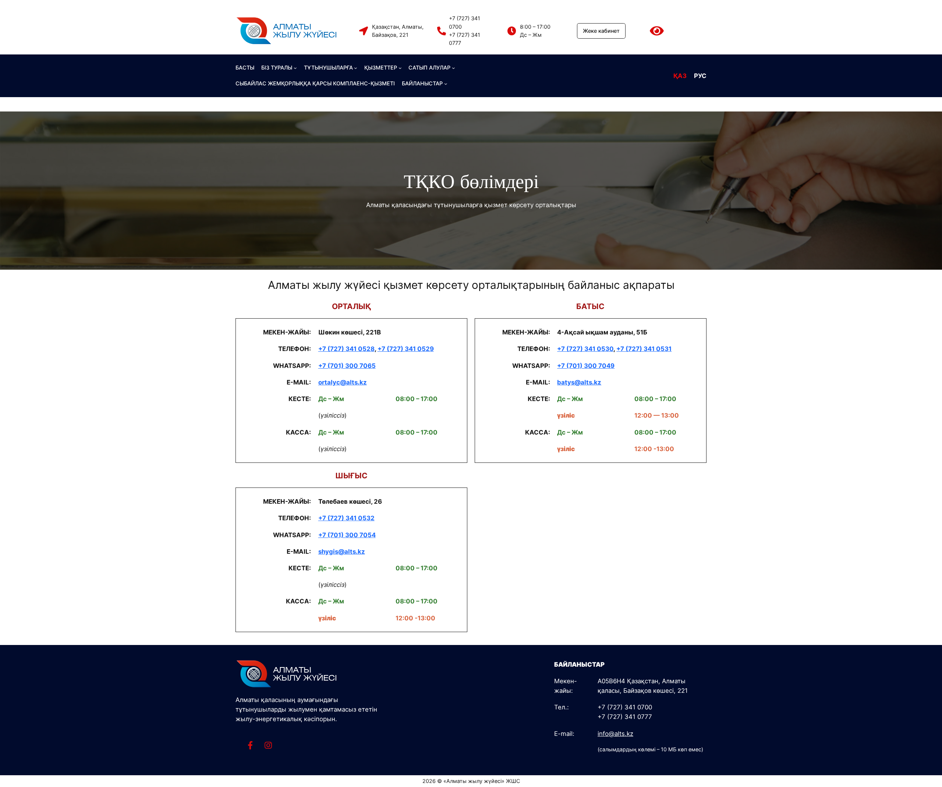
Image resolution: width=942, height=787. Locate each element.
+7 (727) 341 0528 (346, 348)
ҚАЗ (680, 75)
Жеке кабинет (601, 31)
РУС (700, 75)
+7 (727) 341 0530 (585, 348)
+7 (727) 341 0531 (644, 348)
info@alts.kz (615, 733)
